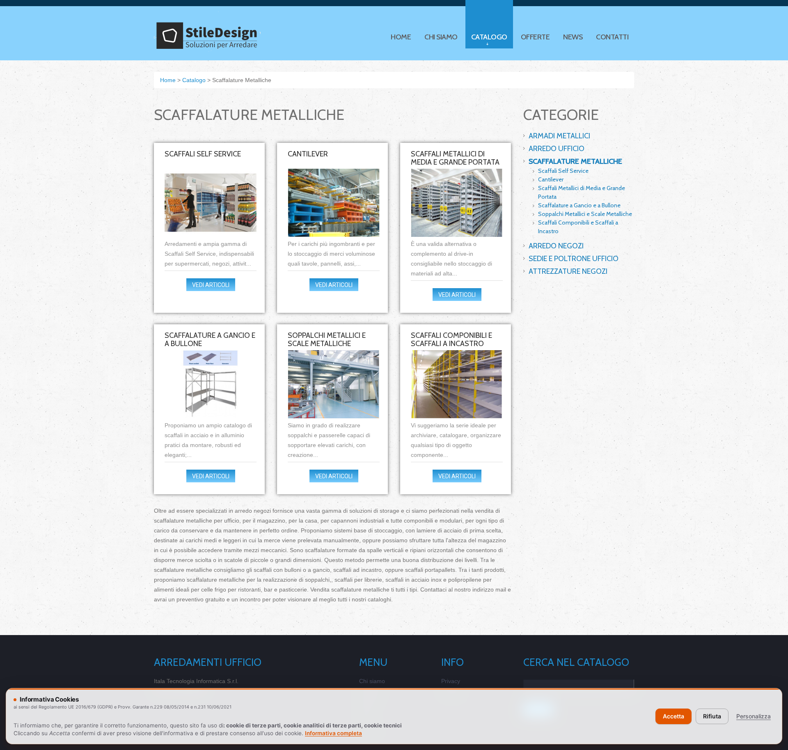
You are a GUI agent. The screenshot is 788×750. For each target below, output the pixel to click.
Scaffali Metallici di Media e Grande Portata (455, 158)
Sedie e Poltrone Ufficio (573, 258)
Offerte (535, 36)
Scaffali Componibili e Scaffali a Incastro (451, 339)
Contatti (612, 36)
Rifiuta (712, 716)
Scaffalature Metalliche (575, 161)
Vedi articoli (210, 285)
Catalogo (489, 36)
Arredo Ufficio (556, 148)
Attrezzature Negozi (568, 271)
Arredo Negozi (556, 245)
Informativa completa (333, 733)
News (572, 36)
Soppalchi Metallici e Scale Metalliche (327, 339)
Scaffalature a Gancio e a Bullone (210, 339)
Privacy (450, 681)
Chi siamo (441, 36)
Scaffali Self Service (203, 153)
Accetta (673, 716)
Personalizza (753, 716)
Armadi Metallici (559, 135)
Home (401, 36)
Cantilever (308, 153)
